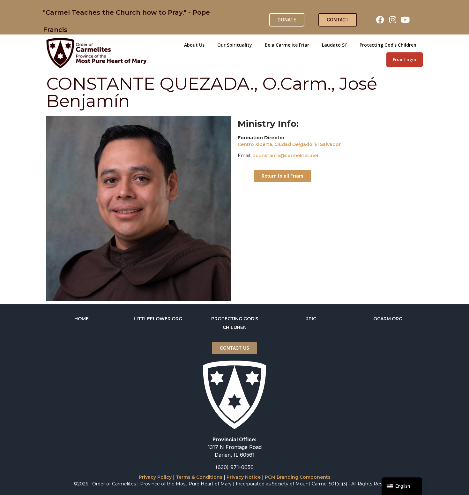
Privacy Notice (244, 477)
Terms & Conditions (199, 477)
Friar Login (404, 60)
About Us (194, 45)
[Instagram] (393, 20)
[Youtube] (405, 20)
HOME (81, 319)
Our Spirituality (234, 45)
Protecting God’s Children (388, 45)
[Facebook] (380, 20)
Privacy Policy (155, 477)
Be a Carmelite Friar (287, 45)
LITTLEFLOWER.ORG (158, 319)
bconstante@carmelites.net (285, 155)
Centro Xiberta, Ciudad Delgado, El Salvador (289, 144)
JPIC (311, 319)
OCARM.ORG (387, 319)
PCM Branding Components (298, 477)
